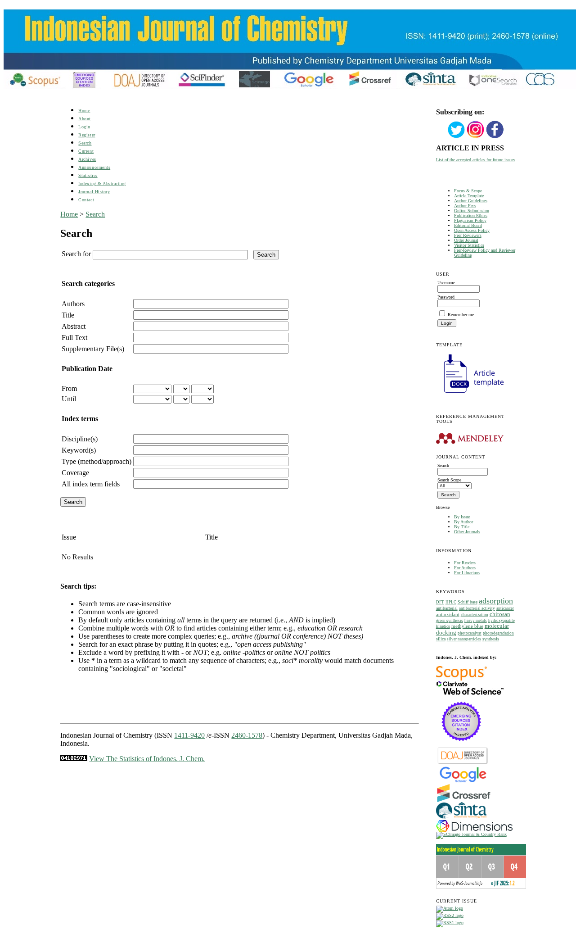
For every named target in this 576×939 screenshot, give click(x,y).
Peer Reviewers (468, 235)
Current (86, 151)
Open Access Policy (472, 230)
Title (68, 315)
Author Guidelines (470, 200)
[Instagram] (476, 137)
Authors (73, 304)
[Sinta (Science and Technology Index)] (461, 818)
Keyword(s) (79, 450)
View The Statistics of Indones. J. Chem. (147, 758)
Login (84, 126)
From (69, 388)
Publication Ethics (470, 215)
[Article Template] (470, 393)
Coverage (75, 472)
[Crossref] (463, 800)
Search (84, 143)
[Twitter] (456, 137)
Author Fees (465, 205)
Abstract (74, 326)
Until (69, 399)
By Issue (462, 516)
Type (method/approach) (96, 461)
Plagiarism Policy (470, 220)
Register (86, 134)
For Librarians (467, 572)
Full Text (74, 337)
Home (84, 110)
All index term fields (91, 484)
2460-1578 (246, 735)
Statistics (87, 175)
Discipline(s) (80, 439)
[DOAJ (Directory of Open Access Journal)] (462, 763)
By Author (463, 521)
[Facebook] (495, 137)
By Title (461, 526)
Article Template (469, 195)
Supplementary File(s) (93, 349)
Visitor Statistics (469, 245)
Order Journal (466, 240)
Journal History (94, 191)
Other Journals (467, 531)
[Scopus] (461, 678)
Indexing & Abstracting (102, 183)
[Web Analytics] (73, 758)
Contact (86, 199)
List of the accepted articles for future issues (475, 159)
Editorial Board (468, 225)
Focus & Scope (468, 190)
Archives (87, 159)
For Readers (465, 562)
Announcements (94, 167)
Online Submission (471, 210)
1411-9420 (189, 735)
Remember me (461, 314)
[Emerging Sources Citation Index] (461, 745)
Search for (76, 254)
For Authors (465, 567)
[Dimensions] (474, 830)
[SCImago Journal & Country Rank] (471, 834)
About (84, 118)
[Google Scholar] (462, 781)
